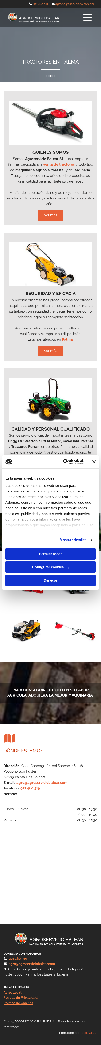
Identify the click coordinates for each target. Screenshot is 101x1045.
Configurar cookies (48, 567)
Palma (67, 339)
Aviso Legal (12, 992)
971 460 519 (40, 4)
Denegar (51, 580)
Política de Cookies (18, 1003)
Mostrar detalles (73, 540)
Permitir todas (50, 554)
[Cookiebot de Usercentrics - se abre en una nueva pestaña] (63, 462)
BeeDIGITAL (88, 1032)
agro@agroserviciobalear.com (74, 4)
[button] (80, 18)
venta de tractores (59, 164)
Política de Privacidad (21, 997)
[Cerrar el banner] (94, 461)
